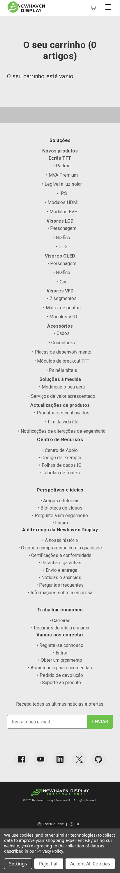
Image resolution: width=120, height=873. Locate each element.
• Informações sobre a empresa (60, 592)
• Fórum (60, 523)
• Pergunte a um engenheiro (60, 515)
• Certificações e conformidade (60, 555)
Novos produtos (60, 151)
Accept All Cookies (90, 863)
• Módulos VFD (62, 317)
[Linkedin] (60, 759)
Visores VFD (60, 291)
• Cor (62, 282)
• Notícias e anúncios (60, 577)
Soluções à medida (60, 379)
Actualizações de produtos (60, 405)
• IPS (62, 193)
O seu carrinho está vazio (40, 76)
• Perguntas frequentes (60, 585)
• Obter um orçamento (60, 660)
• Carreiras (60, 620)
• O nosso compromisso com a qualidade (60, 548)
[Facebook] (21, 759)
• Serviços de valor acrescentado (61, 396)
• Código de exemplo (60, 457)
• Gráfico (61, 237)
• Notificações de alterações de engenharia (61, 431)
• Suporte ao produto (60, 682)
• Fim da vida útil (61, 422)
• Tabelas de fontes (60, 472)
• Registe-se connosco (60, 645)
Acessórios (60, 326)
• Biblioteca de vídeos (60, 508)
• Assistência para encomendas (60, 667)
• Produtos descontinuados (61, 413)
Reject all (49, 863)
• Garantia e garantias (60, 562)
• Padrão (61, 165)
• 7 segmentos (62, 298)
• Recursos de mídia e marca (60, 628)
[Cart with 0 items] (93, 7)
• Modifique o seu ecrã (62, 387)
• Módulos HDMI (62, 202)
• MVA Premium (62, 175)
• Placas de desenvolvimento (61, 352)
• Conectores (62, 342)
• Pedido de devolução (60, 675)
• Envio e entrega (60, 570)
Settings (18, 863)
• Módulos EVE (62, 211)
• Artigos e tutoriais (60, 500)
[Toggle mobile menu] (108, 7)
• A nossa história (60, 540)
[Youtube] (40, 759)
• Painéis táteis (61, 370)
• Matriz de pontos (62, 307)
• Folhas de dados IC (60, 465)
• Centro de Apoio (60, 450)
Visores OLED (60, 256)
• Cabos (62, 333)
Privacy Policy (50, 851)
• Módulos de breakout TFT (61, 361)
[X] (79, 759)
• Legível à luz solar (62, 184)
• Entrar (60, 653)
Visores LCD (60, 221)
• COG (62, 246)
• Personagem (61, 228)
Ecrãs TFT (60, 158)
